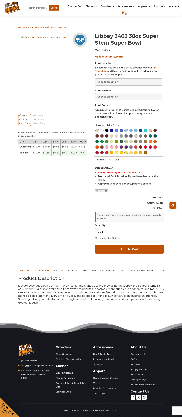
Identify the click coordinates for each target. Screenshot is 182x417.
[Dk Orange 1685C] (102, 147)
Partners (135, 364)
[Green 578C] (126, 141)
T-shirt (96, 383)
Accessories (124, 6)
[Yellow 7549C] (111, 152)
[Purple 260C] (126, 147)
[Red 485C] (106, 152)
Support (158, 6)
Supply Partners (140, 369)
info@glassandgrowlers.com (37, 365)
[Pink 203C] (106, 147)
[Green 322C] (150, 136)
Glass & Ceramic (64, 372)
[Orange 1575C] (150, 141)
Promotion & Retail (103, 359)
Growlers (106, 6)
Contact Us (140, 391)
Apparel (142, 6)
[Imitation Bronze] (145, 141)
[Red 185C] (145, 147)
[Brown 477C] (155, 130)
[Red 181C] (140, 147)
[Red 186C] (150, 147)
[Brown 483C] (97, 136)
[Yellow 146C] (145, 152)
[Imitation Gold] (135, 141)
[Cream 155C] (111, 136)
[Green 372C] (111, 141)
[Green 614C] (131, 141)
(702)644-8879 (29, 360)
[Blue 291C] (126, 130)
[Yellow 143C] (140, 152)
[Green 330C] (155, 136)
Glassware (23, 27)
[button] (10, 407)
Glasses (90, 6)
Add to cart (129, 249)
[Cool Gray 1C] (116, 136)
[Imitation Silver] (140, 141)
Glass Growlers (64, 354)
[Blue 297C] (135, 130)
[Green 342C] (97, 141)
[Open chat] (172, 205)
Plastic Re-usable (65, 378)
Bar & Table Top (102, 354)
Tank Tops (99, 393)
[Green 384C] (116, 141)
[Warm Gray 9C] (140, 136)
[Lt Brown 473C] (150, 130)
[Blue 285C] (116, 130)
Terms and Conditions (143, 384)
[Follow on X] (138, 397)
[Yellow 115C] (126, 152)
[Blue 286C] (121, 130)
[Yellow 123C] (135, 152)
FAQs (134, 359)
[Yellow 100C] (116, 152)
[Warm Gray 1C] (135, 136)
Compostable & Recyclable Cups (71, 385)
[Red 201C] (102, 152)
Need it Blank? (80, 39)
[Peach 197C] (116, 147)
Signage (97, 364)
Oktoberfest (75, 6)
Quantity (100, 225)
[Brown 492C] (102, 136)
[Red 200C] (97, 152)
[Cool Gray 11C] (131, 136)
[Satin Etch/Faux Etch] (97, 130)
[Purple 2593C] (131, 147)
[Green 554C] (121, 141)
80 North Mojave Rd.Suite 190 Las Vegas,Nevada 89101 (35, 374)
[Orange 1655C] (97, 147)
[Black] (106, 130)
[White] (102, 130)
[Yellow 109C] (121, 152)
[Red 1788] (155, 147)
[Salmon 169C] (111, 147)
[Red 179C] (135, 147)
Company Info (138, 354)
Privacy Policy (138, 379)
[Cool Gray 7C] (121, 136)
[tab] (34, 270)
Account (174, 6)
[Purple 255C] (121, 147)
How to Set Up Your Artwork (129, 71)
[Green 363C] (106, 141)
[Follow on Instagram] (144, 397)
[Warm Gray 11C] (145, 136)
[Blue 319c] (145, 130)
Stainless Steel (64, 391)
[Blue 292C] (131, 130)
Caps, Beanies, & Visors (105, 378)
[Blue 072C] (111, 130)
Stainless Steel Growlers (69, 359)
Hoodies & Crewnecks (105, 388)
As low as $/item (109, 56)
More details (102, 50)
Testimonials (138, 374)
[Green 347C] (102, 141)
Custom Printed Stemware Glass (49, 27)
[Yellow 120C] (131, 152)
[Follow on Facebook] (133, 397)
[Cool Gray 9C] (126, 136)
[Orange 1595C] (155, 141)
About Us (138, 347)
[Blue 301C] (140, 130)
